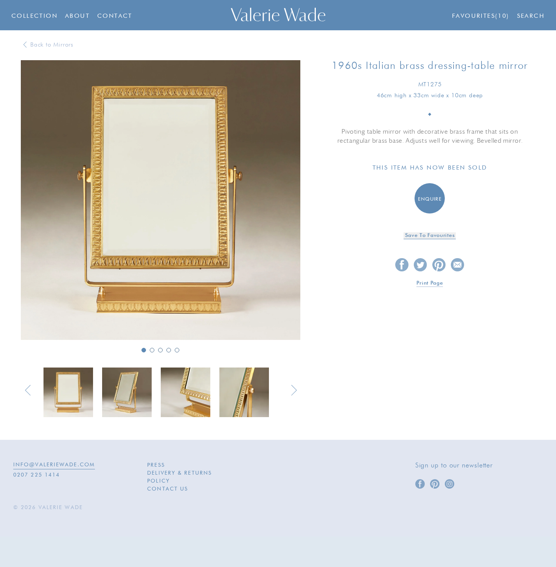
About (77, 16)
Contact (114, 16)
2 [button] (152, 350)
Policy (158, 481)
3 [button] (160, 350)
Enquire (430, 199)
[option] (160, 200)
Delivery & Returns (179, 473)
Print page (429, 283)
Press (156, 465)
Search (531, 16)
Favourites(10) (480, 16)
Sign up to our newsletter (454, 465)
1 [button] (143, 350)
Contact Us (167, 489)
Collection (34, 16)
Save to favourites (430, 235)
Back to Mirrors (51, 45)
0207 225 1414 (36, 475)
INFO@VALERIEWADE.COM (54, 464)
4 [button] (168, 350)
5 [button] (177, 350)
